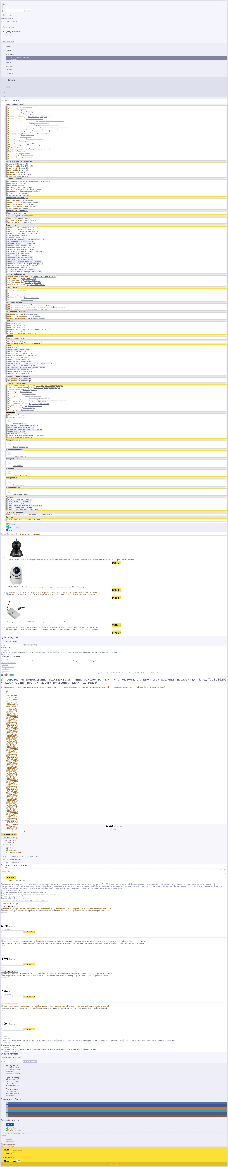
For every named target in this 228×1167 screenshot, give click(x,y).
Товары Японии (13, 487)
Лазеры (9, 497)
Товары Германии (14, 449)
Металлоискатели (14, 302)
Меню (8, 87)
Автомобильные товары (17, 198)
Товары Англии (13, 440)
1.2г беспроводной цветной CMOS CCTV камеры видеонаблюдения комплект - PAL (36, 622)
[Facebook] (7, 1106)
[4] (8, 822)
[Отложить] (2, 936)
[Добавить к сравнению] (2, 934)
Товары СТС (11, 468)
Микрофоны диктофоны (17, 311)
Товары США (11, 478)
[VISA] (8, 848)
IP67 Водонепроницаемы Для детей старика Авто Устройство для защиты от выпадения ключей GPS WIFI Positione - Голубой (52, 629)
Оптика (9, 320)
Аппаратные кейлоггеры (17, 211)
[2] (4, 822)
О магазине (10, 54)
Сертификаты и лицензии (19, 57)
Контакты (9, 74)
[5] (10, 822)
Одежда (9, 517)
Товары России (13, 459)
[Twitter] (7, 1111)
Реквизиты (14, 59)
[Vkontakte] (7, 1103)
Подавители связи (14, 341)
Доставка (9, 66)
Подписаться (29, 645)
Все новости (5, 650)
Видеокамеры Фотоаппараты (19, 216)
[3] (6, 822)
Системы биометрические (18, 376)
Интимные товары (14, 512)
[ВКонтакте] (2, 675)
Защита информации (15, 274)
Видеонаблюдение (14, 104)
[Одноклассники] (5, 675)
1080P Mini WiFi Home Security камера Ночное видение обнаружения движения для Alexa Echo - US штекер (45, 587)
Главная (9, 46)
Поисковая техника (15, 178)
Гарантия (9, 70)
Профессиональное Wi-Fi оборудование (23, 343)
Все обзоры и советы (8, 659)
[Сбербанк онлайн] (13, 852)
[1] (2, 822)
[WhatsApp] (10, 675)
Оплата (8, 62)
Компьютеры (12, 287)
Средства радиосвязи (16, 383)
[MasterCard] (11, 850)
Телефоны (10, 412)
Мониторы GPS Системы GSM (19, 161)
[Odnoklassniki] (7, 1108)
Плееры (9, 336)
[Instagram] (7, 1116)
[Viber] (7, 675)
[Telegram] (12, 675)
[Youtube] (7, 1114)
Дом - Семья (11, 225)
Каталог (8, 50)
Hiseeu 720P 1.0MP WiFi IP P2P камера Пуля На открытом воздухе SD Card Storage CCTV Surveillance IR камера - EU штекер (50, 595)
